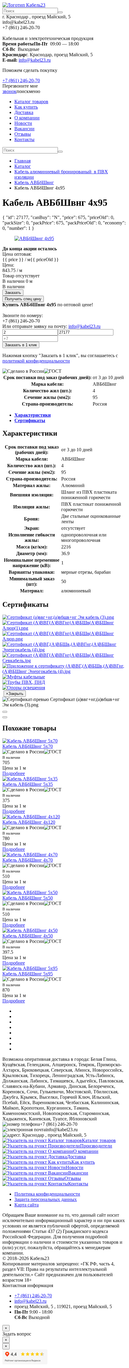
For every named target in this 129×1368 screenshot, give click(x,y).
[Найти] (60, 12)
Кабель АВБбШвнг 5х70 (27, 746)
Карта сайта (26, 1204)
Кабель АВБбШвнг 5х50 (27, 897)
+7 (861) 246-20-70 (21, 80)
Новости (23, 123)
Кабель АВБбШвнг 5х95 (27, 973)
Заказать (13, 292)
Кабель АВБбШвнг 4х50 (27, 935)
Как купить (26, 107)
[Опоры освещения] (23, 687)
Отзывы (22, 134)
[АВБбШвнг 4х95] (34, 238)
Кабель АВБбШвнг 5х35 (27, 784)
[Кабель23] (23, 5)
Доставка (23, 112)
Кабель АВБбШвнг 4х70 (27, 860)
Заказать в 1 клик (21, 345)
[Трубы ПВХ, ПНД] (23, 682)
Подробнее (13, 773)
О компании (27, 117)
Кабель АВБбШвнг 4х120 (28, 822)
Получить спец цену (23, 299)
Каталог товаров (31, 101)
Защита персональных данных (45, 1199)
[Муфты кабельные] (23, 676)
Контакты (24, 139)
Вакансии (24, 128)
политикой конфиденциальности (36, 360)
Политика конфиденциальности (47, 1194)
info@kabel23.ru (35, 60)
